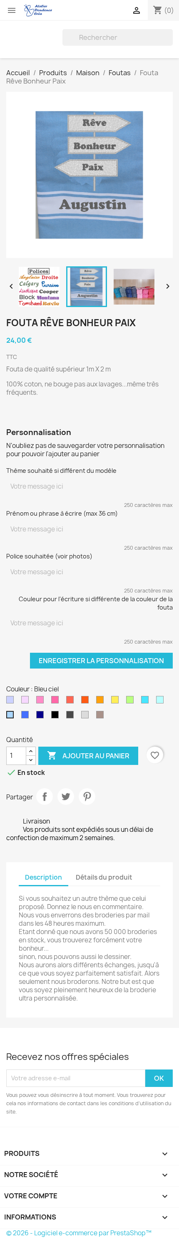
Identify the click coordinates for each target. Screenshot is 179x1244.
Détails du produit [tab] (104, 877)
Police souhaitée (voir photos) (49, 556)
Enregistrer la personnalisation (101, 660)
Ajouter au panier (88, 755)
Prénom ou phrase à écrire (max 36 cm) (62, 513)
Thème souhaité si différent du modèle (61, 470)
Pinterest (87, 796)
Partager (44, 796)
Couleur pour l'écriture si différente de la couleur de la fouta (96, 603)
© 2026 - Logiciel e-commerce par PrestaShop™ (79, 1233)
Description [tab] (43, 877)
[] (169, 43)
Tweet (65, 796)
